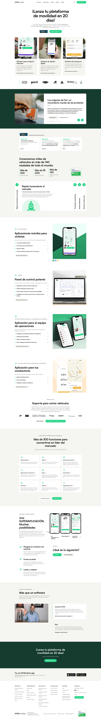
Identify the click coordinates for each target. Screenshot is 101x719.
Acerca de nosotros (53, 688)
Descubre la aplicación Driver (21, 386)
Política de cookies (60, 713)
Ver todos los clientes (63, 117)
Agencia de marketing (18, 698)
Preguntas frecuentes (66, 694)
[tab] (53, 260)
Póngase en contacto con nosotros (80, 692)
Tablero (28, 690)
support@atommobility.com (79, 688)
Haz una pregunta (68, 554)
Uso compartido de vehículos (54, 537)
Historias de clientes (53, 690)
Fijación (62, 2)
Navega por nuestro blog (60, 632)
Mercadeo (28, 697)
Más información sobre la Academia (63, 616)
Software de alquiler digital (19, 691)
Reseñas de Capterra (54, 694)
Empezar (56, 554)
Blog (63, 688)
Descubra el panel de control (21, 299)
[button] (39, 2)
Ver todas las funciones (45, 498)
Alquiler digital (65, 536)
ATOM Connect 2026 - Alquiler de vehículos (66, 697)
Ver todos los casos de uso (43, 706)
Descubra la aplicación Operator (22, 346)
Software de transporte (19, 694)
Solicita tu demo (81, 2)
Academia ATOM (65, 690)
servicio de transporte (74, 537)
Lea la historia (52, 117)
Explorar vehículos (40, 421)
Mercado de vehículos (18, 696)
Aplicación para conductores (31, 695)
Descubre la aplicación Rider (21, 255)
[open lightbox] (31, 619)
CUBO (63, 692)
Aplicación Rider (29, 688)
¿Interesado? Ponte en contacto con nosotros (55, 421)
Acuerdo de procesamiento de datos (50, 713)
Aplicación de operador (31, 692)
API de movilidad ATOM (66, 699)
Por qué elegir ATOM (54, 692)
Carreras (75, 694)
